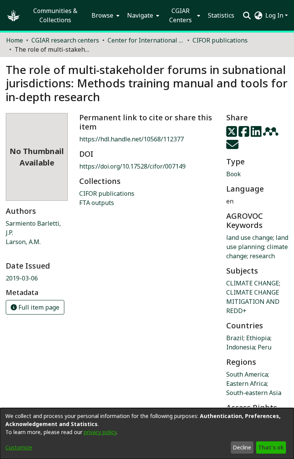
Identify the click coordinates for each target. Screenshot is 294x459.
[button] (13, 15)
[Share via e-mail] (232, 147)
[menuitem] (104, 15)
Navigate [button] (140, 15)
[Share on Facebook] (244, 134)
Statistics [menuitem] (221, 15)
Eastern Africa (246, 383)
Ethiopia (258, 338)
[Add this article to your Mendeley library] (271, 134)
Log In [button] (275, 15)
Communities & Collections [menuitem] (55, 15)
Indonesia (240, 347)
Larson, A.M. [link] (23, 242)
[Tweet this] (232, 134)
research (262, 256)
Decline (242, 447)
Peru (264, 347)
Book (233, 174)
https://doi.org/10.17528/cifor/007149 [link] (132, 166)
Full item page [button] (38, 307)
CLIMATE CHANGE (252, 283)
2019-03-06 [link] (22, 278)
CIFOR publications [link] (220, 40)
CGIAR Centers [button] (180, 15)
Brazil (234, 338)
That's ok (271, 447)
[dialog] (147, 433)
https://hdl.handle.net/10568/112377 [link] (131, 139)
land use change (249, 237)
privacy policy (100, 432)
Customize (18, 447)
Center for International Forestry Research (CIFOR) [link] (146, 40)
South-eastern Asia (253, 393)
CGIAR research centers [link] (65, 40)
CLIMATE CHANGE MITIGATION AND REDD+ (252, 301)
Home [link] (14, 40)
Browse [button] (102, 15)
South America (247, 374)
